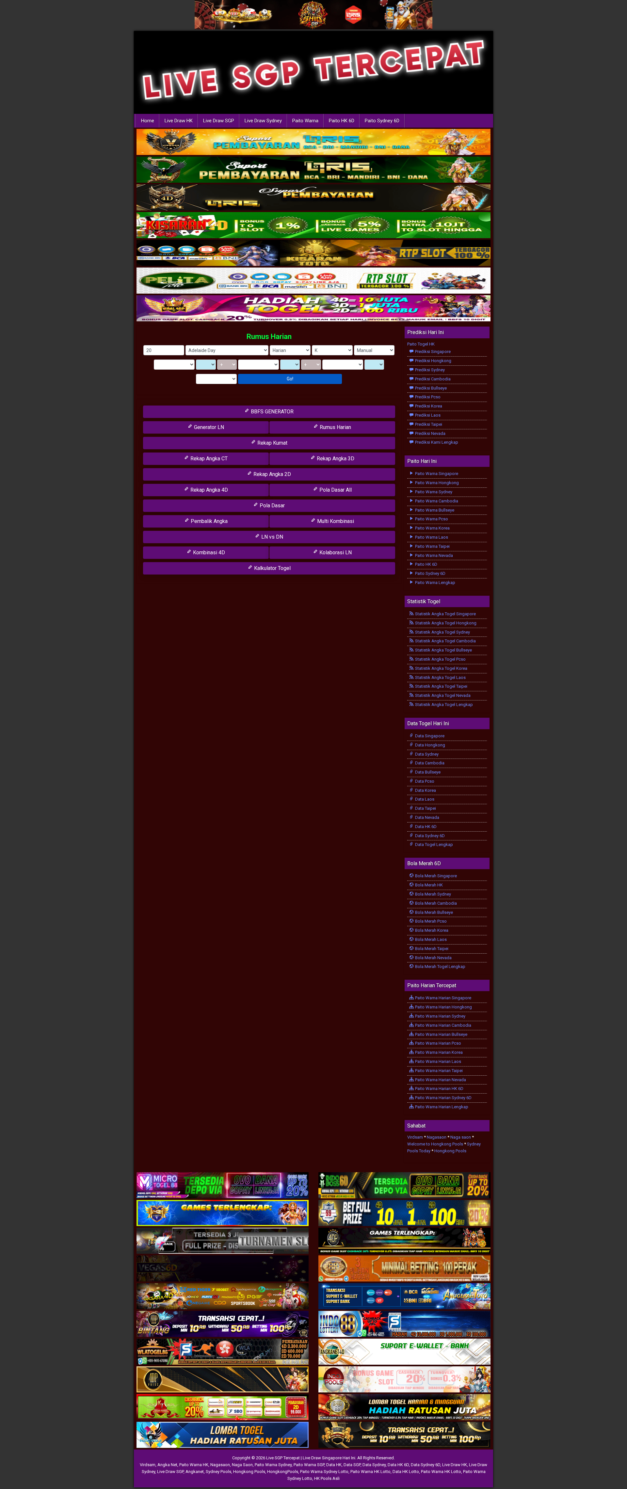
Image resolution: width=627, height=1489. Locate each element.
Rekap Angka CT (208, 458)
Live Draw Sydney (263, 121)
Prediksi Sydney (429, 369)
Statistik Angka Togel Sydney (442, 632)
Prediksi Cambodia (432, 378)
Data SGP (352, 1464)
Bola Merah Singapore (435, 875)
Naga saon (460, 1137)
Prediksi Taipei (428, 424)
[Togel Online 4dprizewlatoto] (223, 1379)
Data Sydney (426, 754)
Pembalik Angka (208, 521)
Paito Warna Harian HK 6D (438, 1088)
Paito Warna (305, 121)
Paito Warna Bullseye (434, 510)
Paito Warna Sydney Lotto (324, 1471)
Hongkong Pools (450, 1150)
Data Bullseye (427, 772)
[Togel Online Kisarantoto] (313, 253)
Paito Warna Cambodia (436, 501)
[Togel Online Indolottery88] (404, 1324)
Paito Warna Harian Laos (437, 1061)
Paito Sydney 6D (382, 121)
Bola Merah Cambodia (435, 903)
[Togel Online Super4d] (313, 197)
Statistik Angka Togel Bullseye (443, 650)
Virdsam (415, 1137)
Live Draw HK (179, 121)
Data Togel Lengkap (433, 844)
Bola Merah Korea (431, 930)
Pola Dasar (271, 505)
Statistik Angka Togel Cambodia (445, 640)
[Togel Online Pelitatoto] (313, 281)
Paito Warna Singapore (436, 473)
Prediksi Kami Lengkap (436, 442)
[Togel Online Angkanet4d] (404, 1352)
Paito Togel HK (421, 344)
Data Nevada (426, 817)
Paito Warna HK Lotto (370, 1471)
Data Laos (424, 799)
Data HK (334, 1464)
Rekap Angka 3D (334, 458)
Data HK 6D (425, 826)
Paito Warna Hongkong (436, 482)
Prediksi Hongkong (432, 360)
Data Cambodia (429, 762)
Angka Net (167, 1464)
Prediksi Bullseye (430, 388)
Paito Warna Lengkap (434, 582)
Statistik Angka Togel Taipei (440, 686)
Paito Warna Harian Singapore (442, 997)
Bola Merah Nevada (433, 957)
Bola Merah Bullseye (433, 912)
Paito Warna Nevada (433, 555)
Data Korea (425, 790)
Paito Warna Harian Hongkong (443, 1007)
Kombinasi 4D (208, 552)
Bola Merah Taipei (431, 948)
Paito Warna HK (193, 1464)
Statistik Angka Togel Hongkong (445, 623)
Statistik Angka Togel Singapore (445, 613)
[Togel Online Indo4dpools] (223, 1435)
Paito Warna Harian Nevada (440, 1079)
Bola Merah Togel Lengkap (439, 966)
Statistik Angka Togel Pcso (440, 659)
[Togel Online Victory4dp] (223, 1213)
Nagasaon (436, 1137)
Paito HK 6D (341, 121)
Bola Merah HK (428, 885)
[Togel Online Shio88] (404, 1407)
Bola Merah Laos (430, 939)
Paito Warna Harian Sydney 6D (443, 1097)
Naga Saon (242, 1464)
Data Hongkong (429, 745)
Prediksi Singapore (432, 351)
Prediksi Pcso (427, 396)
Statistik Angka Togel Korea (440, 668)
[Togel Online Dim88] (313, 170)
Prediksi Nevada (429, 433)
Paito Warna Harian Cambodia (442, 1025)
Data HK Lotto (406, 1471)
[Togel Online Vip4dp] (404, 1241)
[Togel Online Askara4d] (223, 1296)
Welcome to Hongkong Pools (435, 1144)
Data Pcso (424, 781)
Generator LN (208, 427)
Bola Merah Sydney (432, 894)
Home (147, 121)
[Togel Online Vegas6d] (223, 1268)
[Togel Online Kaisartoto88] (223, 1407)
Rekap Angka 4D (208, 490)
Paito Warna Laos (431, 537)
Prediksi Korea (428, 406)
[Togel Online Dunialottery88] (404, 1268)
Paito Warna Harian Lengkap (441, 1106)
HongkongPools (282, 1471)
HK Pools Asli (327, 1478)
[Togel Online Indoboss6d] (404, 1185)
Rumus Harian (269, 336)
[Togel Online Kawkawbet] (223, 1241)
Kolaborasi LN (335, 552)
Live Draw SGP (218, 121)
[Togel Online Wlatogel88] (223, 1352)
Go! (290, 378)
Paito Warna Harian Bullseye (440, 1034)
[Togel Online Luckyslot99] (404, 1213)
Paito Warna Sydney (433, 491)
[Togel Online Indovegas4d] (404, 1435)
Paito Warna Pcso (431, 518)
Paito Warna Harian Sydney (439, 1016)
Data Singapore (429, 735)
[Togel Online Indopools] (404, 1379)
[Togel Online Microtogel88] (223, 1185)
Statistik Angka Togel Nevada (442, 695)
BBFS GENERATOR (271, 411)
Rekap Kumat (271, 443)
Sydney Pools (218, 1471)
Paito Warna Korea (432, 528)
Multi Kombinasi (335, 521)
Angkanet (194, 1471)
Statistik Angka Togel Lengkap (443, 704)
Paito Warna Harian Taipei (438, 1070)
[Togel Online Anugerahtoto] (404, 1296)
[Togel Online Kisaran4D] (313, 225)
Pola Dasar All (335, 490)
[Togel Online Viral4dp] (313, 308)
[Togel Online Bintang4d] (223, 1324)
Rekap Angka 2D (271, 474)
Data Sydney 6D (429, 835)
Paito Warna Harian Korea (438, 1052)
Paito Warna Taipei (432, 546)
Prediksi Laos (427, 415)
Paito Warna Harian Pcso (437, 1043)
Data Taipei (425, 808)
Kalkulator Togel (272, 568)
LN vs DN (271, 537)
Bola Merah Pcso (430, 921)
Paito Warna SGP (309, 1464)
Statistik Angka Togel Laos (440, 677)
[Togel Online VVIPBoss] (313, 142)
